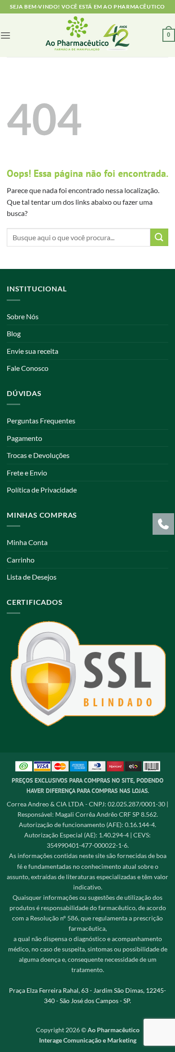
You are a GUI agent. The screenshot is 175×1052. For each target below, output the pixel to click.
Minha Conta (27, 542)
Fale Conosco (27, 368)
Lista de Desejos (32, 576)
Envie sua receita (32, 351)
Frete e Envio (27, 472)
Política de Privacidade (42, 489)
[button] (5, 35)
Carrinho (21, 559)
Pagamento (24, 438)
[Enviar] (159, 237)
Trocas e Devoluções (38, 455)
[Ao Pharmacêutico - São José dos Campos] (88, 35)
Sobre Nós (23, 316)
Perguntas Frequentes (41, 420)
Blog (14, 333)
